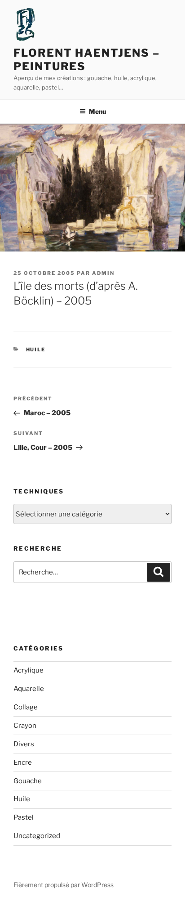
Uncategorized (36, 836)
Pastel (23, 817)
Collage (25, 707)
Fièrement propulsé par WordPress (63, 884)
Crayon (24, 726)
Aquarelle (28, 689)
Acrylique (28, 670)
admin (103, 273)
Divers (23, 744)
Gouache (27, 781)
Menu (97, 111)
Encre (22, 762)
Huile (36, 349)
